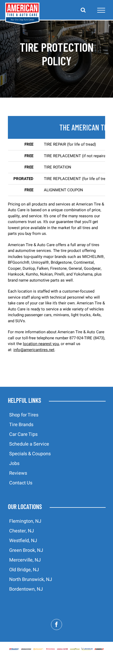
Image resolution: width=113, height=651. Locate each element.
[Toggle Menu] (101, 10)
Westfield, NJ (23, 540)
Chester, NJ (21, 530)
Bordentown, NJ (26, 589)
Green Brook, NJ (26, 550)
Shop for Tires (23, 415)
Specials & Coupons (30, 453)
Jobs (14, 463)
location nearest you (41, 344)
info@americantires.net (33, 350)
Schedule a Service (29, 444)
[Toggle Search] (83, 10)
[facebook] (56, 624)
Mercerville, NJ (25, 560)
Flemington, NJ (25, 521)
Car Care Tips (23, 434)
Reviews (18, 473)
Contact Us (20, 482)
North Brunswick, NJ (30, 579)
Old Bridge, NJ (24, 569)
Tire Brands (21, 424)
